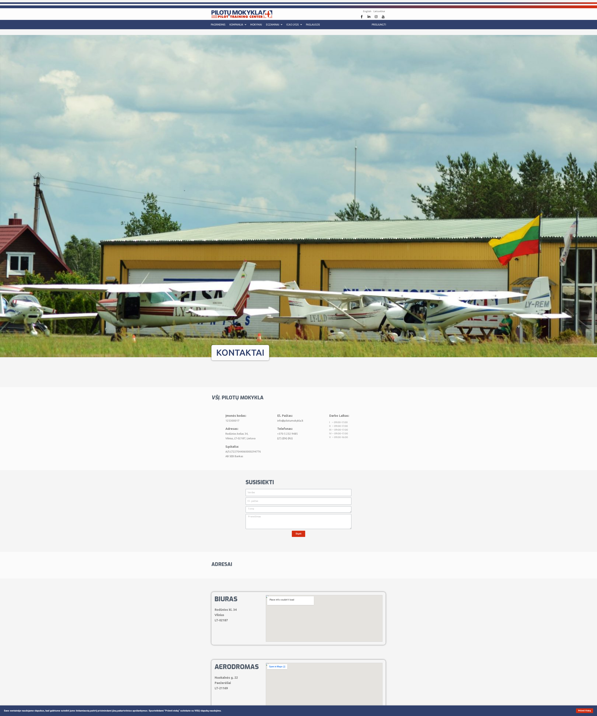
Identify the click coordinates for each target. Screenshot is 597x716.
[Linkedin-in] (368, 16)
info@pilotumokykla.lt (290, 420)
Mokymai (256, 24)
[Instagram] (376, 16)
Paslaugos (313, 24)
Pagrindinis (218, 24)
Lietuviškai (379, 11)
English (367, 11)
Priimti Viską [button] (584, 710)
